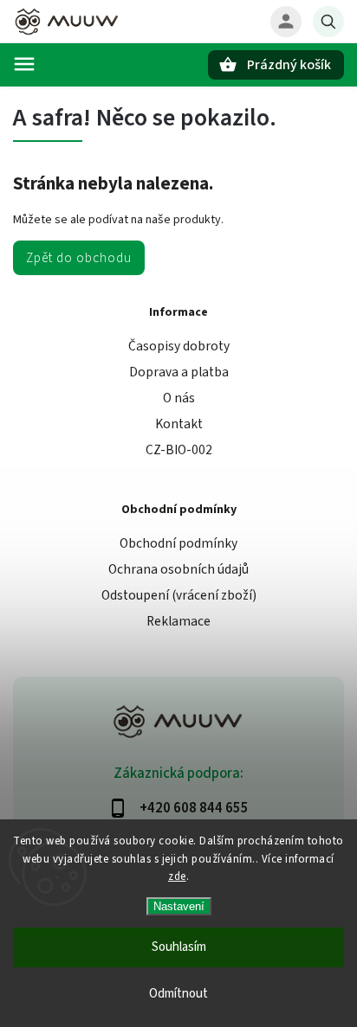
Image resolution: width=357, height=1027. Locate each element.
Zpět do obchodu (79, 257)
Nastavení (178, 906)
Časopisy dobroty (179, 346)
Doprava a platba (179, 372)
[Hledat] (328, 21)
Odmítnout (178, 994)
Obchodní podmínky (178, 543)
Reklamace (178, 621)
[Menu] (24, 64)
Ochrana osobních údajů (178, 569)
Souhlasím (179, 947)
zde (177, 876)
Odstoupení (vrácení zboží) (178, 595)
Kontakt (179, 423)
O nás (179, 398)
